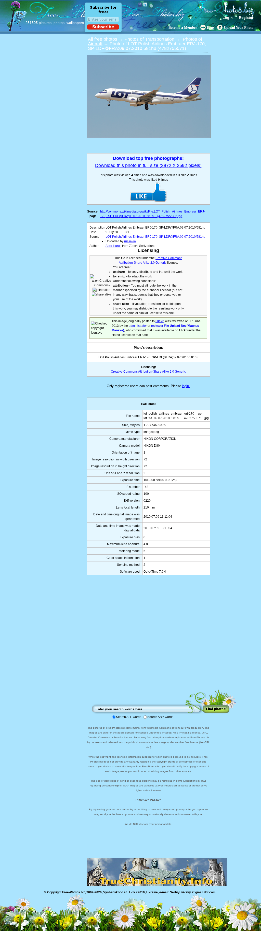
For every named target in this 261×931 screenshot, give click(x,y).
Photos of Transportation (149, 39)
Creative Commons (168, 258)
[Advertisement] (148, 637)
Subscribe (103, 26)
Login (228, 18)
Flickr (159, 321)
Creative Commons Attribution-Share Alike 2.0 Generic (148, 371)
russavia (130, 241)
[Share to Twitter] (145, 5)
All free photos (102, 39)
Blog (210, 28)
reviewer (157, 326)
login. (186, 386)
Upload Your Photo (238, 28)
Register (246, 18)
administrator (138, 326)
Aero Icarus (113, 246)
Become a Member (182, 28)
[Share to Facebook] (140, 5)
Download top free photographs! (148, 158)
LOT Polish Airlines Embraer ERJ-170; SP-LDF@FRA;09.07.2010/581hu (155, 236)
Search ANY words (160, 717)
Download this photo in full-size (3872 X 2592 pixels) (148, 165)
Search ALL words (128, 717)
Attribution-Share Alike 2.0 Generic (142, 262)
